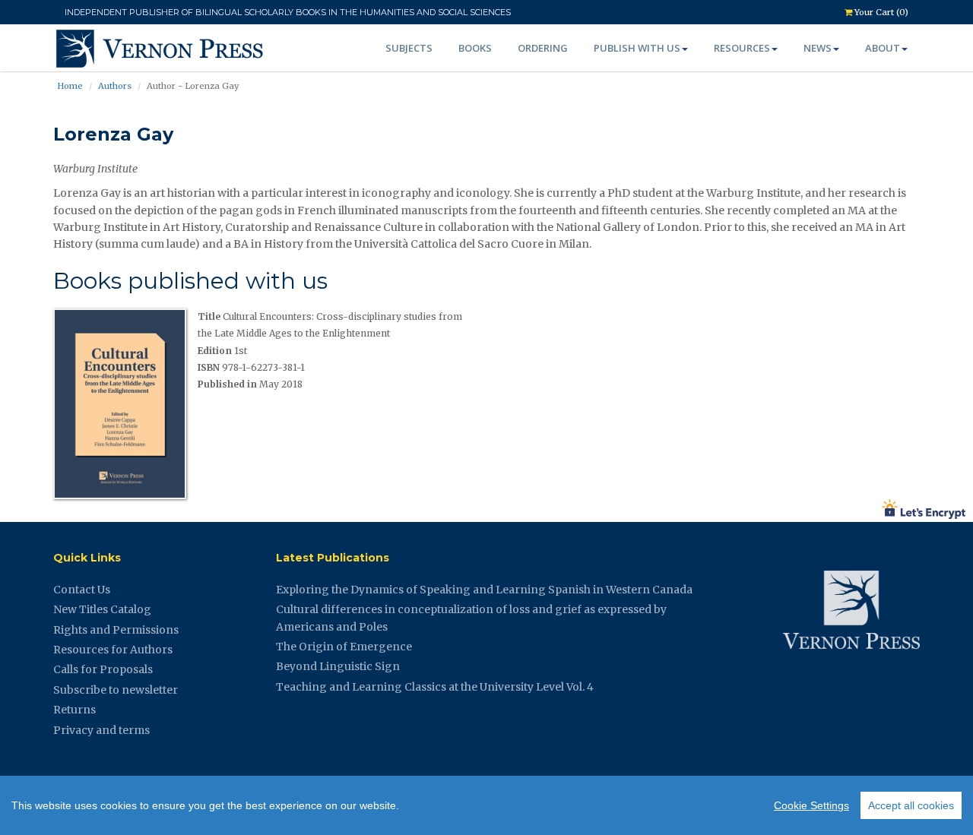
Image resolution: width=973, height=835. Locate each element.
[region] (486, 805)
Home (70, 86)
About (882, 48)
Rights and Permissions (116, 630)
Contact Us (81, 589)
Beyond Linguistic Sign (338, 666)
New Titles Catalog (102, 609)
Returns (74, 709)
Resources (742, 48)
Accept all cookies (911, 805)
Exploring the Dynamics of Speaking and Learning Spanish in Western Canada (484, 589)
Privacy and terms (101, 730)
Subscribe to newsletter (115, 690)
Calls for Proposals (103, 669)
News (817, 48)
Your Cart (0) (880, 12)
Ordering (543, 48)
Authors (115, 86)
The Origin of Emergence (344, 646)
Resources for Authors (113, 649)
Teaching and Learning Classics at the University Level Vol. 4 (435, 687)
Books (475, 48)
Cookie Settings (811, 805)
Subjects (409, 48)
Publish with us (637, 48)
